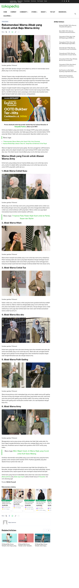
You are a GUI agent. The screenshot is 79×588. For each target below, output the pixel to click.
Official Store (20, 1)
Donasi (45, 1)
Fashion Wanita (5, 21)
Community (23, 12)
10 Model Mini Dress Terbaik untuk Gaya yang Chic (9, 545)
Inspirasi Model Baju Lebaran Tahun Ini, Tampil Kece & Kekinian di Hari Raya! (25, 143)
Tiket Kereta (33, 1)
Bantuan (19, 2)
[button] (6, 32)
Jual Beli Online (13, 1)
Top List (52, 12)
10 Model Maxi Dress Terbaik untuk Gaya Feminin (41, 545)
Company (13, 12)
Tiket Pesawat (40, 1)
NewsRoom (62, 12)
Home (5, 12)
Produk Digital (27, 1)
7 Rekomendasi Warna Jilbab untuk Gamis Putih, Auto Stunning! (21, 141)
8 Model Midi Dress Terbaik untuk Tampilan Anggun (25, 545)
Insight (43, 12)
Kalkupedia (6, 16)
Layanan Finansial (13, 2)
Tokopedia (42, 476)
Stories (33, 12)
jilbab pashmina (6, 476)
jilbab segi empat (19, 476)
